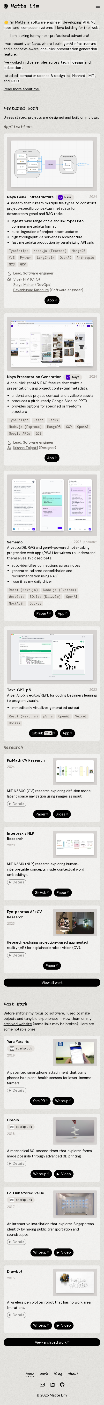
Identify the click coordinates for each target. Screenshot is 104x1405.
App (52, 300)
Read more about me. (22, 89)
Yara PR (41, 1100)
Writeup (64, 1100)
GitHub (44, 733)
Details (18, 803)
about (73, 1374)
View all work (52, 982)
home (30, 1374)
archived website (18, 1024)
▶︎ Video (64, 1174)
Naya (36, 43)
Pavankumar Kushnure (31, 290)
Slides (62, 814)
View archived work (53, 1342)
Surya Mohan (23, 284)
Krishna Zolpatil (25, 447)
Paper (44, 613)
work (44, 1374)
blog (58, 1374)
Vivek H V (21, 279)
